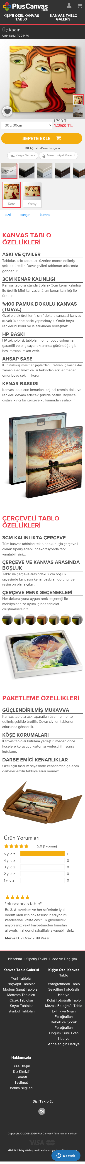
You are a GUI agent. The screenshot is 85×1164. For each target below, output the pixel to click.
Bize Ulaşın (21, 1066)
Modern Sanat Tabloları (21, 989)
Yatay (32, 204)
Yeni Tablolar (21, 978)
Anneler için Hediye (64, 1044)
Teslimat (21, 1082)
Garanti (21, 1077)
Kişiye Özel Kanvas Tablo (21, 17)
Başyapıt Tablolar (21, 984)
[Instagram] (42, 1111)
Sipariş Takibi (36, 959)
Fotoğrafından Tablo (64, 984)
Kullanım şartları (50, 1150)
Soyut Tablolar (21, 1006)
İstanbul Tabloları (21, 1011)
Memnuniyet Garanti (60, 155)
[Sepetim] (80, 5)
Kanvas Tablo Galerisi (21, 970)
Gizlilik (12, 1150)
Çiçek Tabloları (21, 1000)
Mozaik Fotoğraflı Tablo (63, 1006)
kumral (45, 215)
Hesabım (15, 959)
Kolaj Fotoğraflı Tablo (64, 1000)
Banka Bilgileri (21, 1088)
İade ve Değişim (64, 959)
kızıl (8, 215)
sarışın (25, 215)
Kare (11, 204)
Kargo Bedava (25, 155)
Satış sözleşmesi (28, 1150)
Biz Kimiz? (21, 1071)
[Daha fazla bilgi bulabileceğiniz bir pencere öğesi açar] (65, 1156)
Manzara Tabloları (21, 995)
